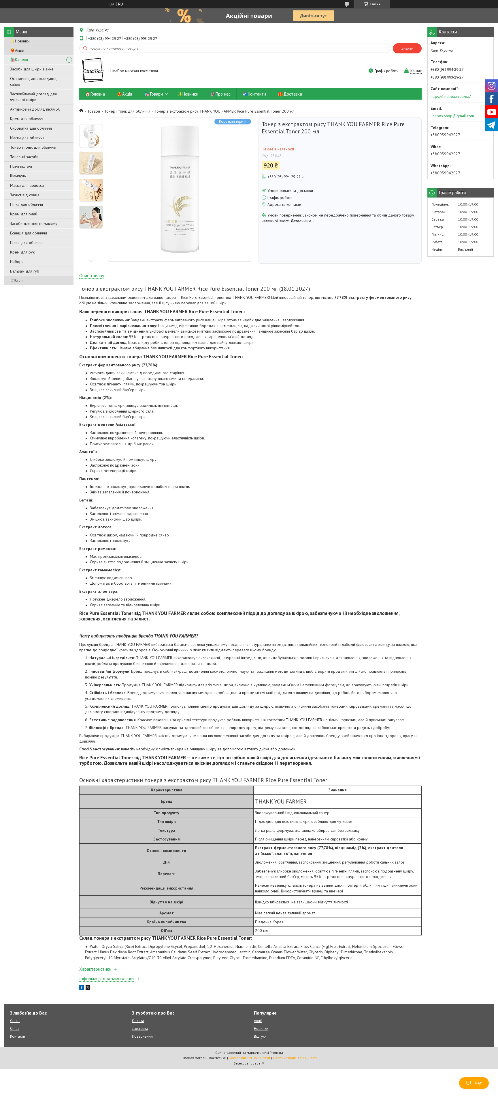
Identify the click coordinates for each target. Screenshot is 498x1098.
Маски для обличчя (27, 137)
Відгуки (260, 1036)
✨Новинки (20, 41)
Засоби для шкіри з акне (32, 69)
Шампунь (18, 175)
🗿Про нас (220, 94)
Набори (17, 261)
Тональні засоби (24, 156)
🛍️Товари (153, 94)
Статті (15, 1020)
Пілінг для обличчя (27, 242)
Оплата (138, 1020)
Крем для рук (22, 252)
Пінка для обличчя (26, 204)
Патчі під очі (21, 166)
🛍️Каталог (19, 59)
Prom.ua (276, 1052)
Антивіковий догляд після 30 (35, 109)
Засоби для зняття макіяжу (33, 223)
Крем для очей (23, 214)
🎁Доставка (290, 94)
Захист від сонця (24, 194)
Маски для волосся (27, 185)
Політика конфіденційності (295, 1058)
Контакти (17, 1036)
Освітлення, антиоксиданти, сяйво (33, 81)
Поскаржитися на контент (249, 1058)
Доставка (140, 1028)
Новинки (261, 1028)
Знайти (407, 48)
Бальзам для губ (24, 271)
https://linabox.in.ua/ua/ (451, 96)
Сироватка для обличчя (31, 128)
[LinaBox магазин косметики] (92, 71)
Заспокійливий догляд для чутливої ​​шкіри (33, 96)
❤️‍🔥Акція (17, 50)
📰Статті (17, 280)
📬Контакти (254, 94)
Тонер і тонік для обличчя (33, 147)
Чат (478, 1083)
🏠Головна (95, 94)
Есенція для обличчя (28, 233)
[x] (88, 988)
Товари (93, 111)
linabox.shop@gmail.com (452, 115)
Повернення (142, 1036)
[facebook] (81, 988)
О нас (14, 1028)
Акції (258, 1020)
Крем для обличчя (26, 118)
